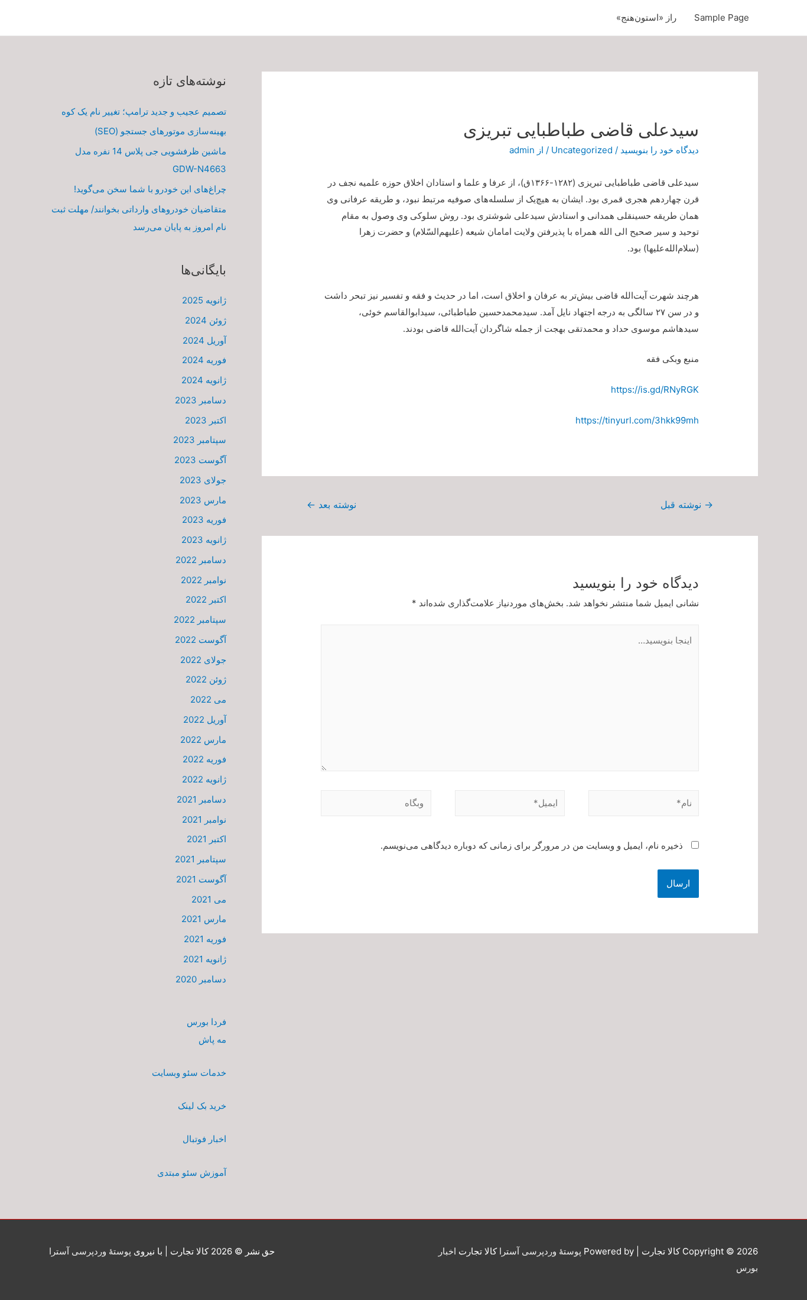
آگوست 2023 (200, 459)
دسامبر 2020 (200, 979)
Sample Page (721, 17)
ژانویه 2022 (204, 779)
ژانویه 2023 (203, 539)
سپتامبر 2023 (199, 439)
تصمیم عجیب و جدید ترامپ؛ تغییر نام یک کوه (143, 111)
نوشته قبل (686, 504)
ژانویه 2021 (204, 959)
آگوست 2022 (200, 639)
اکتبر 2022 (206, 599)
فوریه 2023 (204, 519)
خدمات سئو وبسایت (189, 1072)
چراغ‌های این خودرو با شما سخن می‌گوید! (150, 189)
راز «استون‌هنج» (646, 17)
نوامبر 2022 (203, 580)
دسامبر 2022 (200, 559)
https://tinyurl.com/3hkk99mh (637, 420)
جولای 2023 (203, 480)
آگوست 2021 (201, 879)
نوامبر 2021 (204, 819)
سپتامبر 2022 (200, 619)
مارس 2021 (203, 918)
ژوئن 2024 (205, 320)
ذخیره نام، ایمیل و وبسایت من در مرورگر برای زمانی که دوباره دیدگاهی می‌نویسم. (531, 845)
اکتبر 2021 (206, 839)
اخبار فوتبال (204, 1138)
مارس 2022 (203, 739)
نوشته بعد (331, 504)
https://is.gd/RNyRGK (655, 389)
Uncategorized (582, 150)
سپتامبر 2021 (200, 859)
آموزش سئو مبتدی (191, 1172)
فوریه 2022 (204, 759)
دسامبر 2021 (201, 799)
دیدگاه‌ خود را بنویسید (659, 150)
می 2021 (208, 899)
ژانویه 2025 (204, 300)
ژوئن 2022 (206, 679)
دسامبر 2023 (200, 400)
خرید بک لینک (202, 1105)
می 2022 (208, 699)
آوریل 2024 (204, 340)
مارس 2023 (203, 500)
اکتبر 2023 (205, 420)
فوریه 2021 (205, 939)
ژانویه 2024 (203, 380)
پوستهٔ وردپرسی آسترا (540, 1251)
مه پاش (212, 1039)
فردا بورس (206, 1021)
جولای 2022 (203, 659)
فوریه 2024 (204, 360)
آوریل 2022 (204, 719)
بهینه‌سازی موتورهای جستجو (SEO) (160, 131)
